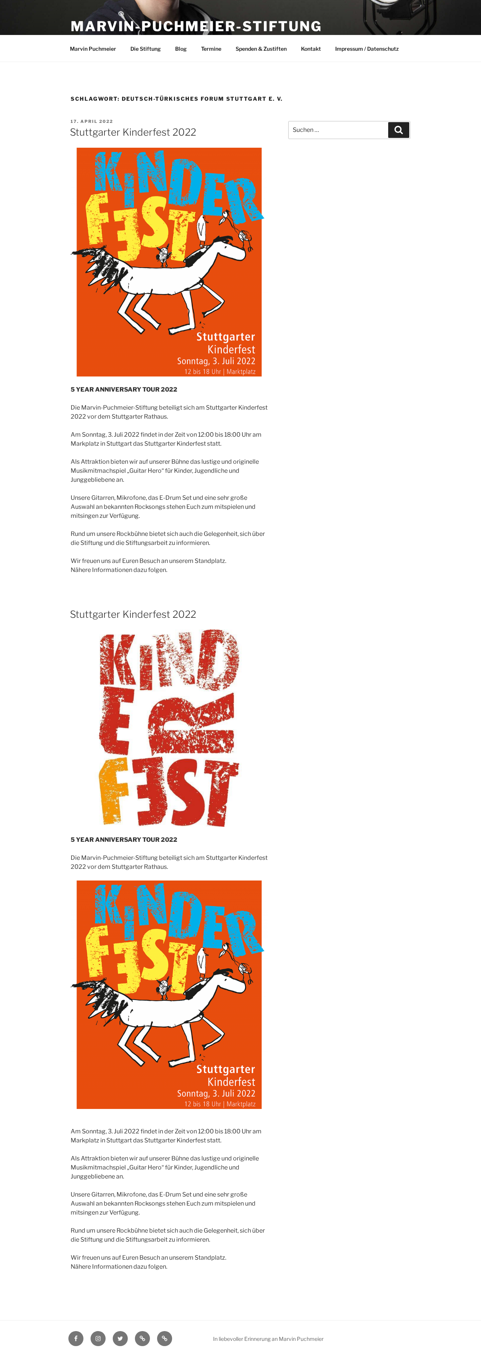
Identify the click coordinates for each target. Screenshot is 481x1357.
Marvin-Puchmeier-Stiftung (196, 26)
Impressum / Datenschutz (367, 48)
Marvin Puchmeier (93, 48)
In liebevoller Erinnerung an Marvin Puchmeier (268, 1339)
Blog (181, 48)
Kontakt (311, 48)
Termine (211, 48)
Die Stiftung (145, 48)
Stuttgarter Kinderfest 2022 (133, 132)
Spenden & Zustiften (261, 48)
